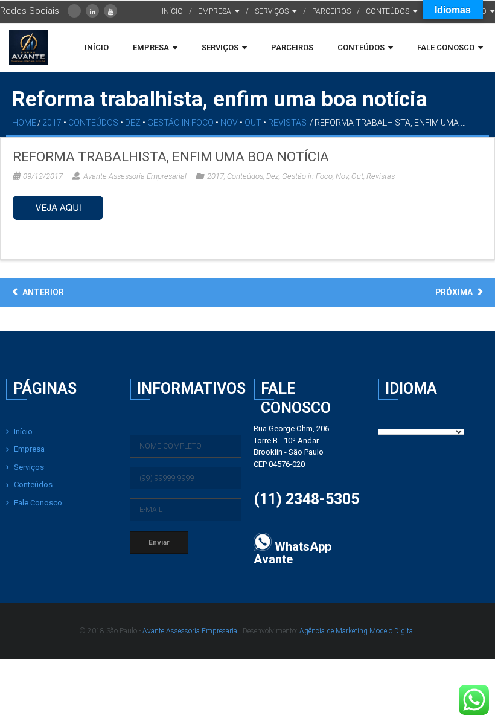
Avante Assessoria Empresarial (135, 176)
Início (23, 431)
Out (252, 122)
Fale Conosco (38, 502)
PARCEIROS (331, 11)
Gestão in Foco (180, 122)
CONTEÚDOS (387, 11)
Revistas (287, 122)
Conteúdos (93, 122)
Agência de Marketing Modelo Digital (357, 631)
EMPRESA (214, 11)
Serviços (29, 467)
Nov (229, 122)
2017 (52, 122)
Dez (133, 122)
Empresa (29, 448)
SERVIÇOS (272, 11)
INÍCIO (172, 11)
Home (24, 122)
